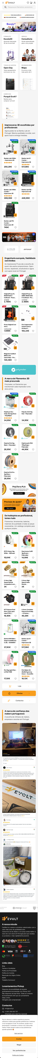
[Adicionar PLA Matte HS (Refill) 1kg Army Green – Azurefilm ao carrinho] (33, 664)
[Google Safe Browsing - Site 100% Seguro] (8, 946)
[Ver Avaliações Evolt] (19, 812)
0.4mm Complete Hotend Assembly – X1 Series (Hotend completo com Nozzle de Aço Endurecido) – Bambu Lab (28, 615)
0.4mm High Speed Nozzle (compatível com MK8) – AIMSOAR (9, 583)
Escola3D (8, 39)
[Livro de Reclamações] (23, 946)
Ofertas (19, 693)
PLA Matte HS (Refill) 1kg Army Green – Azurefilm (27, 672)
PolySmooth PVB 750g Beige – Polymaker (27, 445)
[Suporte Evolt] (19, 505)
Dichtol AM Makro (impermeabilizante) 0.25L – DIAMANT (10, 640)
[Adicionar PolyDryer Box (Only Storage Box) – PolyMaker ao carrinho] (15, 405)
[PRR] (18, 956)
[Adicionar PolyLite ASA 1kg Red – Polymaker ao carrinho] (33, 405)
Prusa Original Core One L (10, 325)
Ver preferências (19, 1050)
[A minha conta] (34, 2)
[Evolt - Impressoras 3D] (10, 2)
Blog (3, 966)
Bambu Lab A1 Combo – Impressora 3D (26, 160)
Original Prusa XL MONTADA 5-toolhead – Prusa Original (9, 296)
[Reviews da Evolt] (17, 941)
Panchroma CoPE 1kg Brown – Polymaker (27, 553)
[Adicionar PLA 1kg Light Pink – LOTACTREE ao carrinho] (15, 664)
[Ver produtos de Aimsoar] (16, 249)
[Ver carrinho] (31, 3)
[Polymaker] (19, 237)
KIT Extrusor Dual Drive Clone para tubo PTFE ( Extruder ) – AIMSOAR (9, 613)
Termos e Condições (8, 968)
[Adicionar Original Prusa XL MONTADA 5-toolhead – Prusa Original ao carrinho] (15, 287)
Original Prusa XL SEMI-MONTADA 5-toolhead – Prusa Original (28, 296)
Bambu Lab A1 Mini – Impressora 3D (10, 159)
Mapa (24, 68)
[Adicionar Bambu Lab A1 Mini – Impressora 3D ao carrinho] (15, 152)
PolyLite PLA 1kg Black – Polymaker (10, 444)
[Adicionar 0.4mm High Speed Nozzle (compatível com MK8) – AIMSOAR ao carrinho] (15, 574)
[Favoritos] (28, 3)
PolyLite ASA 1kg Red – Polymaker (27, 413)
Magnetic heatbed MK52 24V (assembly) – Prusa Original (10, 356)
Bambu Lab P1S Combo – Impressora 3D (9, 223)
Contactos (19, 701)
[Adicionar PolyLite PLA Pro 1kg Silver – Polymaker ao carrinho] (15, 466)
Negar (19, 1045)
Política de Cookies (18, 1055)
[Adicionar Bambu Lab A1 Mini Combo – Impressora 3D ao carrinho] (15, 183)
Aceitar (19, 1039)
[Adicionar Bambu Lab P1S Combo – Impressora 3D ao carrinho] (15, 215)
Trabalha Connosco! (8, 980)
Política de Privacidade (9, 970)
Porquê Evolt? (10, 96)
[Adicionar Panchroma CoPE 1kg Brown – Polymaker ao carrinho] (33, 545)
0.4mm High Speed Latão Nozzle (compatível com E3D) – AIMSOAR (27, 584)
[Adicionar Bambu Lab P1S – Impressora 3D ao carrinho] (33, 183)
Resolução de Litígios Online (11, 975)
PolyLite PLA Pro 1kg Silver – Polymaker (9, 474)
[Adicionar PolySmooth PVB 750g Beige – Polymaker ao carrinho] (33, 437)
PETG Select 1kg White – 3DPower (9, 552)
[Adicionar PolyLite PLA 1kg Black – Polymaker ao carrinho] (15, 437)
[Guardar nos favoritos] (15, 167)
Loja (19, 686)
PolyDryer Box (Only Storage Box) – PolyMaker (10, 413)
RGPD (4, 978)
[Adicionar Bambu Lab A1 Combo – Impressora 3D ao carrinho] (33, 152)
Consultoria (27, 39)
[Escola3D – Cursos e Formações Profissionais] (19, 27)
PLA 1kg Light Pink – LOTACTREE (10, 671)
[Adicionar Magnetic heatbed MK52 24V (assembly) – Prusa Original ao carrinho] (15, 347)
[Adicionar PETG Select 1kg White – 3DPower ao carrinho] (15, 545)
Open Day (8, 68)
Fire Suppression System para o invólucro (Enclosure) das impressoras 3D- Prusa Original (27, 329)
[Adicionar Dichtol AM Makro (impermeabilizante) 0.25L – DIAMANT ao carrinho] (15, 632)
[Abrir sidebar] (3, 3)
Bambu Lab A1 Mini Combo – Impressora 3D (10, 191)
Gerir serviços (18, 1033)
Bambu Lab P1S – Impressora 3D (27, 190)
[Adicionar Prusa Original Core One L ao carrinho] (15, 318)
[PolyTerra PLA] (19, 490)
